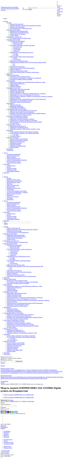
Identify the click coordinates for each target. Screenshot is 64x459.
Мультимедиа (10, 103)
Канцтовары (10, 150)
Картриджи (10, 130)
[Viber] (10, 412)
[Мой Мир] (6, 412)
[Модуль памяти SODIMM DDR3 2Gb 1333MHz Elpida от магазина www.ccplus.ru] (19, 394)
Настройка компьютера (13, 155)
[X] (8, 412)
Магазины (6, 437)
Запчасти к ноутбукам (12, 137)
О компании (7, 431)
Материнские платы (24, 377)
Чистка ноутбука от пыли (13, 161)
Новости (6, 434)
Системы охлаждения (13, 377)
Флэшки (9, 22)
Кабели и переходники (13, 75)
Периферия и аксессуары (13, 88)
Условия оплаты (11, 165)
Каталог (6, 21)
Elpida (11, 400)
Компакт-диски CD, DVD (14, 124)
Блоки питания (30, 378)
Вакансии (6, 435)
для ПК (3, 382)
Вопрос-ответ (7, 446)
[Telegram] (17, 412)
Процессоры (4, 377)
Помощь (3, 428)
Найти (5, 224)
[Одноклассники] (4, 412)
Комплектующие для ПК (13, 39)
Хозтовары (10, 148)
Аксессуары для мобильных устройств (17, 116)
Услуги (5, 153)
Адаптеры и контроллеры (40, 378)
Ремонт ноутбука (11, 157)
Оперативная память (35, 377)
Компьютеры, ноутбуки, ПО (14, 37)
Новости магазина (7, 359)
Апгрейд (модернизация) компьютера (17, 160)
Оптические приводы (15, 378)
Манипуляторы (11, 80)
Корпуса (23, 378)
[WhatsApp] (12, 412)
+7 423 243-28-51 (5, 452)
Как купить (7, 164)
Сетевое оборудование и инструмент (17, 109)
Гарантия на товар (12, 170)
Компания (3, 425)
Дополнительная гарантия (14, 162)
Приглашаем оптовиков (13, 171)
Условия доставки (11, 168)
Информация (4, 427)
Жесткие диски (45, 377)
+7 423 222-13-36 (5, 450)
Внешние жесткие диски (13, 29)
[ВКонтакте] (1, 412)
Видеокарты (6, 378)
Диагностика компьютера (14, 154)
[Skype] (15, 412)
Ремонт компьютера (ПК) (13, 158)
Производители (8, 448)
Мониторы (10, 73)
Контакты (6, 172)
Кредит (9, 167)
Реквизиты (7, 432)
